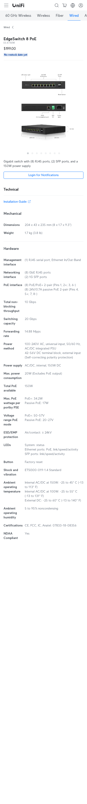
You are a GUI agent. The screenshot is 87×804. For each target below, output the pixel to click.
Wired (7, 27)
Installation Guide (15, 201)
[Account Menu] (80, 5)
